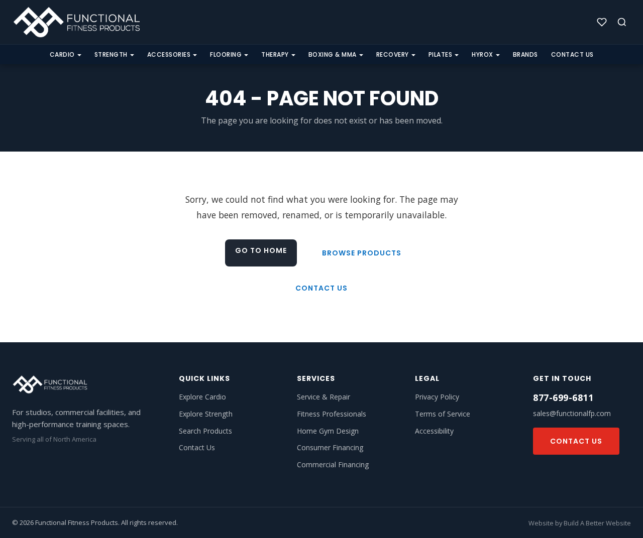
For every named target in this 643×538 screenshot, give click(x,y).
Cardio (62, 54)
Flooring (226, 54)
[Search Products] (622, 22)
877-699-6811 (563, 397)
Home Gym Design (328, 431)
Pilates (440, 54)
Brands (525, 54)
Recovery (392, 54)
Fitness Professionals (331, 414)
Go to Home (261, 250)
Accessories (169, 54)
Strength (111, 54)
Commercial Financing (333, 464)
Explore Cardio (202, 396)
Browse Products (361, 253)
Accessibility (434, 431)
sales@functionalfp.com (572, 413)
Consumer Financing (330, 447)
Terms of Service (442, 414)
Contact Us (572, 54)
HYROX (482, 54)
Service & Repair (323, 396)
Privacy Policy (437, 396)
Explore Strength (206, 414)
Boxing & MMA (332, 54)
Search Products (205, 431)
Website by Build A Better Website (579, 522)
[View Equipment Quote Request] (602, 22)
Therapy (275, 54)
